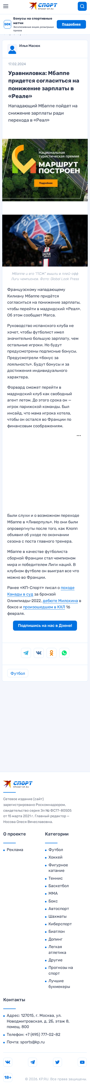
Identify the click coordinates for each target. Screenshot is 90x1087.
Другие (55, 960)
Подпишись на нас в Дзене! (45, 625)
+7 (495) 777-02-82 (42, 1034)
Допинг (55, 939)
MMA (53, 893)
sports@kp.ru (32, 1042)
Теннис (55, 878)
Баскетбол (58, 885)
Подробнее (71, 24)
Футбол (17, 673)
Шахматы (57, 916)
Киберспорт (60, 924)
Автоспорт (58, 908)
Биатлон (56, 931)
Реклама (15, 849)
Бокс (53, 901)
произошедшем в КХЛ (44, 607)
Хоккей (55, 857)
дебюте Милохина (60, 600)
